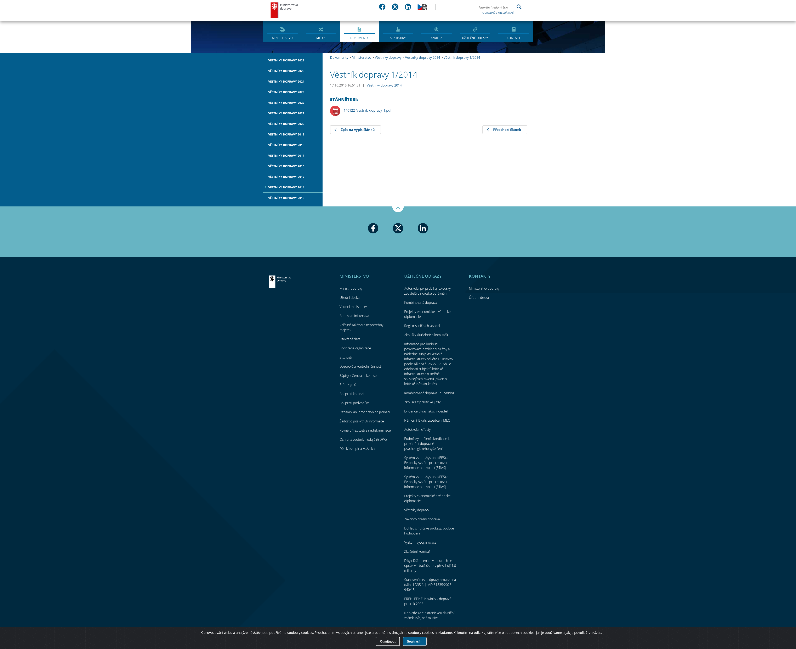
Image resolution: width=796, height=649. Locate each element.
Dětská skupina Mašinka (357, 448)
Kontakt (513, 38)
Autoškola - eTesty (417, 429)
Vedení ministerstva (354, 306)
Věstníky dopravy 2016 (286, 166)
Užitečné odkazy (475, 38)
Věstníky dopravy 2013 (286, 198)
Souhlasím (414, 641)
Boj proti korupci (352, 394)
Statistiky (398, 38)
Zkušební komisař (417, 551)
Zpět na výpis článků (358, 129)
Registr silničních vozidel (422, 325)
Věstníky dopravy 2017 (286, 155)
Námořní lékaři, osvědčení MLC (427, 420)
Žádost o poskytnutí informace (362, 421)
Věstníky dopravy (388, 57)
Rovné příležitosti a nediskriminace (365, 430)
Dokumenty (359, 38)
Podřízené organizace (355, 348)
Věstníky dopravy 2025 (286, 71)
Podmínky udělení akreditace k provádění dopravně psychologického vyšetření (427, 443)
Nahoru (398, 209)
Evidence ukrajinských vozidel (426, 411)
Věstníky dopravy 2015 (286, 177)
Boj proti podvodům (354, 403)
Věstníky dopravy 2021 (286, 113)
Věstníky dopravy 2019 (286, 134)
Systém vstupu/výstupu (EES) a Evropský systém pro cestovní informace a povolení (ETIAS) (426, 462)
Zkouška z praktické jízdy (422, 402)
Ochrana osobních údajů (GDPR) (363, 439)
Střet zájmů (348, 384)
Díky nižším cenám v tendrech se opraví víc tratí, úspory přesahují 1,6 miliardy (430, 565)
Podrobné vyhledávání (497, 13)
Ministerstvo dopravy (284, 10)
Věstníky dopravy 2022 (286, 103)
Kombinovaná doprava (420, 302)
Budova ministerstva (354, 316)
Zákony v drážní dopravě (422, 519)
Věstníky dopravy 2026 (286, 60)
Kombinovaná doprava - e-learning (429, 393)
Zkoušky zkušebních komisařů (426, 335)
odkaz (478, 632)
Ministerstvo (282, 38)
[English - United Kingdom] (422, 8)
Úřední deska (349, 297)
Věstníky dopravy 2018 (286, 145)
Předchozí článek (507, 129)
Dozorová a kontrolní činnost (360, 366)
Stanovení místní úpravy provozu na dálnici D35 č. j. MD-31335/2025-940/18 (430, 584)
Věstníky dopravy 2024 (286, 81)
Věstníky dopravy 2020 (286, 124)
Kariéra (436, 38)
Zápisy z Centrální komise (358, 375)
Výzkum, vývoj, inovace (420, 542)
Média (320, 38)
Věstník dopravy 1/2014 (462, 57)
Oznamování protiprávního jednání (365, 412)
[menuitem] (282, 31)
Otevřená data (350, 339)
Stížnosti (346, 357)
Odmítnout (388, 641)
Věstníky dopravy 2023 (286, 92)
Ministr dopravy (351, 288)
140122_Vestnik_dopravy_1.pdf (367, 110)
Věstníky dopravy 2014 (286, 187)
